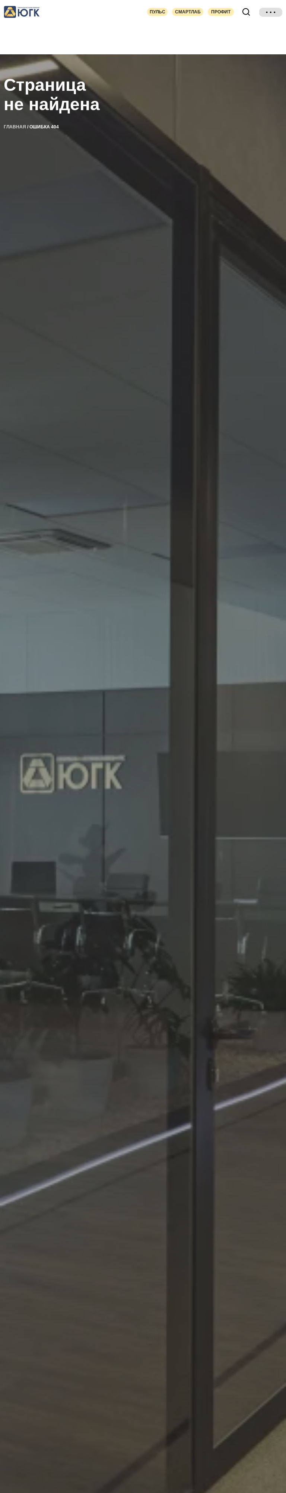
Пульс (157, 12)
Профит (221, 12)
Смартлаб (188, 12)
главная (15, 127)
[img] (270, 12)
